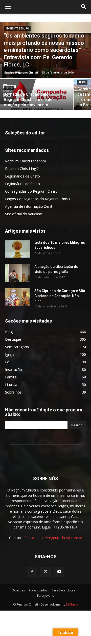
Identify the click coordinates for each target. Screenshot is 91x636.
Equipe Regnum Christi (21, 72)
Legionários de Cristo (22, 176)
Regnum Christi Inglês (22, 168)
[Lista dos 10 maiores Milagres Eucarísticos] (17, 249)
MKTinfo (72, 604)
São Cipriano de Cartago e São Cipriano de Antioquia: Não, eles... (59, 296)
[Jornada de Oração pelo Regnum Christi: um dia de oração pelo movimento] (36, 96)
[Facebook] (32, 572)
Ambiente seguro (17, 28)
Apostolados (38, 590)
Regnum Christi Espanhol (25, 161)
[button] (8, 7)
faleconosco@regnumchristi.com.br (53, 537)
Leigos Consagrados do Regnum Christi (37, 198)
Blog (9, 88)
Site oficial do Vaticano (23, 213)
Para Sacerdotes (63, 590)
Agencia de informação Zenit (28, 206)
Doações (18, 590)
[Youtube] (59, 572)
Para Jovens (45, 595)
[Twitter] (45, 572)
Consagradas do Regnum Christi (31, 191)
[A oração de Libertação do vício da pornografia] (17, 273)
